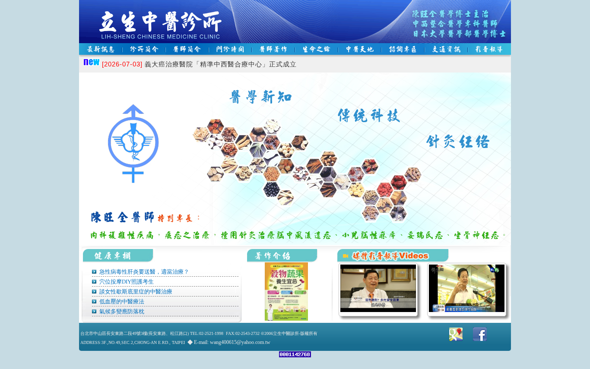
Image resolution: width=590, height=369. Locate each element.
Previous (99, 176)
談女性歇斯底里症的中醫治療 (135, 291)
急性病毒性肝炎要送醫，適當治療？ (143, 271)
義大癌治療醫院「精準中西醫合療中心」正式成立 (199, 64)
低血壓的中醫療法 (121, 301)
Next (490, 176)
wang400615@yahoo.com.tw (240, 342)
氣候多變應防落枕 (121, 311)
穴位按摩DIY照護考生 (126, 281)
